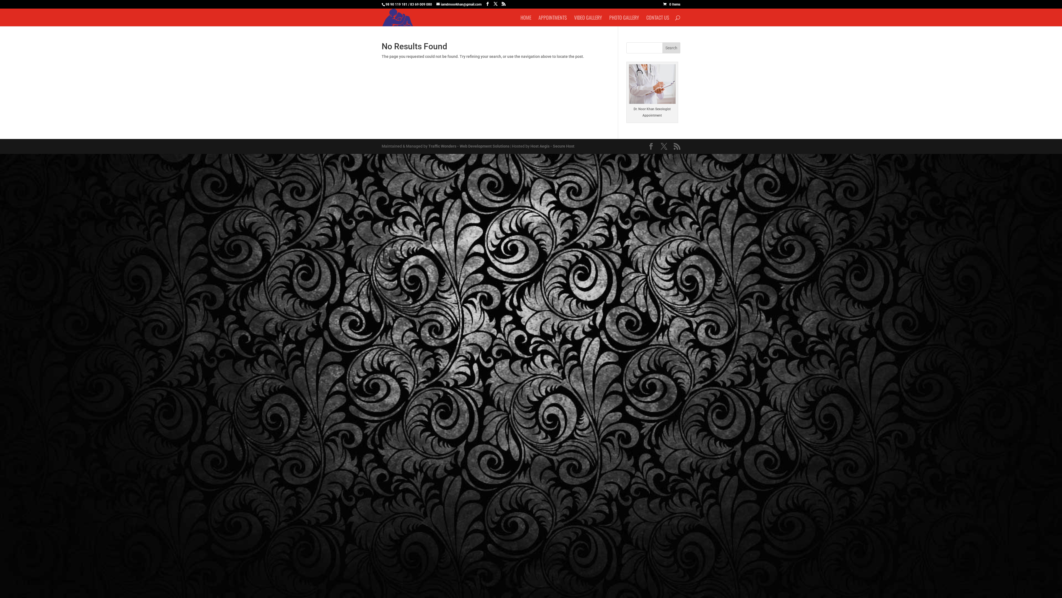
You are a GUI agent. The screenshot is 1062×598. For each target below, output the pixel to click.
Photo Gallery (624, 18)
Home (525, 18)
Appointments (552, 18)
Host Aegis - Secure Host (552, 146)
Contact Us (657, 18)
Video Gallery (588, 18)
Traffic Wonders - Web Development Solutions (468, 146)
